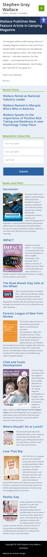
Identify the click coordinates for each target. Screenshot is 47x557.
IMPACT (8, 240)
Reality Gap (11, 497)
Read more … (7, 81)
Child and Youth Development (14, 363)
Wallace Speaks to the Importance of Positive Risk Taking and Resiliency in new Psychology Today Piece (23, 120)
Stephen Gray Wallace (16, 7)
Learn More (24, 490)
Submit (23, 171)
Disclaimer (23, 548)
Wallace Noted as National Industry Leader (21, 97)
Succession (10, 189)
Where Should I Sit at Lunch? (23, 426)
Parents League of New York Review (23, 314)
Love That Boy (13, 451)
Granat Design (19, 553)
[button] (43, 20)
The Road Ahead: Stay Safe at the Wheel (23, 284)
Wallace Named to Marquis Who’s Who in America (22, 107)
